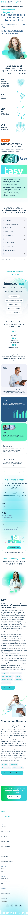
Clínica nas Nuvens (5, 816)
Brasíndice (3, 819)
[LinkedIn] (11, 905)
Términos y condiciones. (6, 896)
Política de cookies (5, 893)
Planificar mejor (14, 296)
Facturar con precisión (14, 308)
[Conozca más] (24, 187)
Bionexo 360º (4, 811)
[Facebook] (7, 905)
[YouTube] (20, 905)
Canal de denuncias (5, 881)
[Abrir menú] (25, 2)
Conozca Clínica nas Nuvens (12, 773)
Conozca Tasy (8, 688)
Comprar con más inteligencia (14, 300)
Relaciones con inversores (7, 861)
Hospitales (3, 826)
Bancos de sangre (5, 846)
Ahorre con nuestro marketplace (14, 552)
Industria (3, 839)
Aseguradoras (4, 834)
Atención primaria (5, 841)
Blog (2, 871)
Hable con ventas (14, 797)
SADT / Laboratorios (5, 831)
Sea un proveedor (14, 547)
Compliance (4, 898)
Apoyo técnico (4, 878)
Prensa (2, 883)
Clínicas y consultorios (6, 828)
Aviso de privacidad (5, 891)
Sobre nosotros (4, 856)
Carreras (3, 859)
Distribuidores (4, 836)
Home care (3, 849)
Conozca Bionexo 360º (14, 473)
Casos (2, 868)
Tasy (2, 814)
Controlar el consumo (14, 304)
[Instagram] (16, 905)
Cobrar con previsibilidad (14, 312)
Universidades (4, 844)
